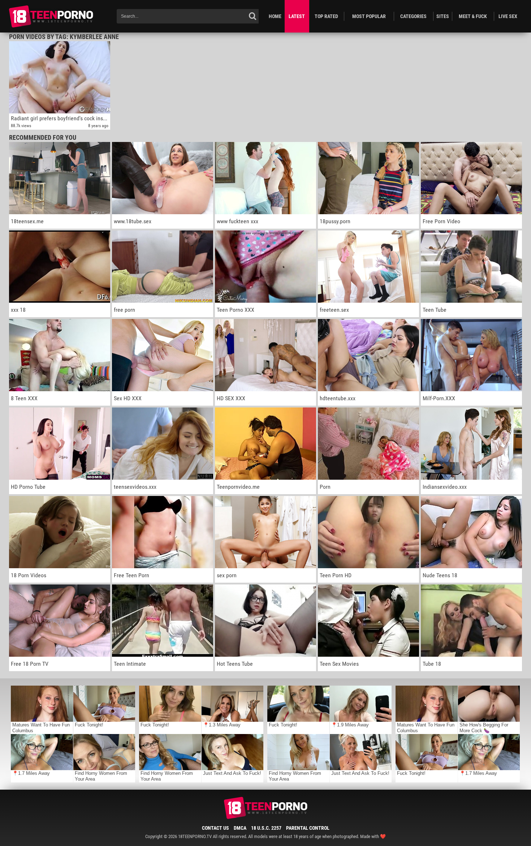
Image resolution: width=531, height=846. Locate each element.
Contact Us (215, 827)
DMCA (240, 827)
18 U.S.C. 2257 (266, 827)
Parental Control (307, 827)
